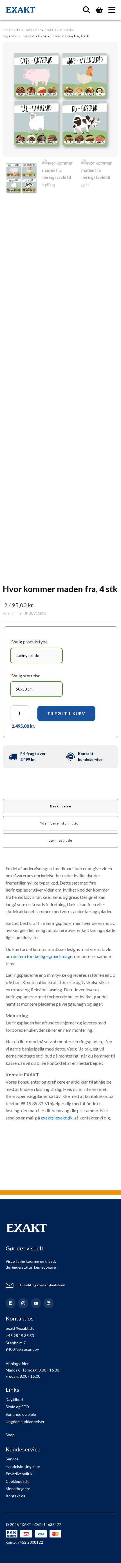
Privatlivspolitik (19, 1473)
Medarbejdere (18, 1488)
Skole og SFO (17, 1406)
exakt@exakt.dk (57, 1117)
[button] (21, 177)
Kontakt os (15, 1495)
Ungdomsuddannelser (25, 1421)
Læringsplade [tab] (60, 840)
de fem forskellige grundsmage (42, 956)
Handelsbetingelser (23, 1466)
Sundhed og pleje (21, 1414)
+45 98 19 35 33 (20, 1335)
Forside (9, 30)
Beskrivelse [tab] (60, 806)
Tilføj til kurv (66, 713)
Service (12, 1458)
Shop (10, 1434)
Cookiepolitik (17, 1481)
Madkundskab (23, 36)
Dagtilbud (14, 1399)
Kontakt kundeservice (90, 756)
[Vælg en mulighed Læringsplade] (36, 655)
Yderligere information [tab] (60, 823)
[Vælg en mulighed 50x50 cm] (36, 689)
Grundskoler (30, 30)
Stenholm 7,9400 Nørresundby (22, 1345)
